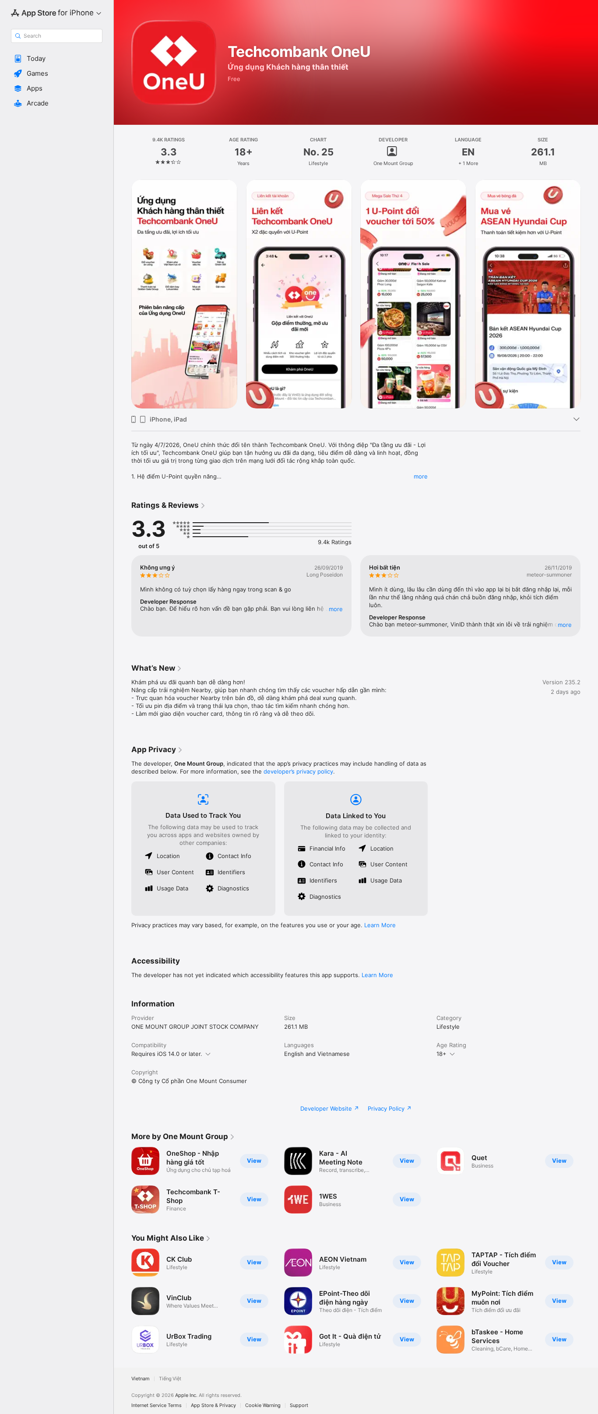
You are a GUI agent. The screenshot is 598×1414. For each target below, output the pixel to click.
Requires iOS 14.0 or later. (166, 1053)
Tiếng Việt (170, 1378)
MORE (336, 608)
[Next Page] (589, 294)
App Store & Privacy (213, 1405)
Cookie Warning (263, 1405)
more (421, 476)
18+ (441, 1053)
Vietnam (140, 1378)
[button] (56, 58)
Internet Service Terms (156, 1405)
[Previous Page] (122, 294)
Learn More (380, 925)
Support (299, 1405)
